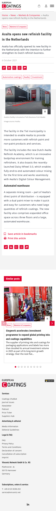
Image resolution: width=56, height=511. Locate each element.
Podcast (5, 409)
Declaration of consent (12, 450)
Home (5, 15)
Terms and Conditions (11, 447)
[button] (18, 367)
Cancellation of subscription (14, 454)
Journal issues (8, 402)
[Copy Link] (4, 68)
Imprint (5, 457)
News (13, 15)
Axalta (26, 77)
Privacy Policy (8, 443)
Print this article (17, 238)
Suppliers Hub (8, 416)
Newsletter (6, 405)
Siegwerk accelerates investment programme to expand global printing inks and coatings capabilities (28, 334)
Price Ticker (7, 412)
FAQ (3, 440)
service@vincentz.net (11, 492)
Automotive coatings (12, 77)
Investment (37, 77)
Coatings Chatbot (9, 399)
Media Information (10, 426)
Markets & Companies (29, 15)
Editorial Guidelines (10, 430)
